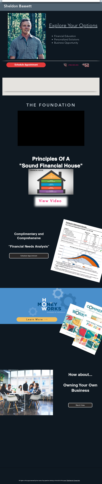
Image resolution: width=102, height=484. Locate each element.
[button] (26, 64)
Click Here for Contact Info (73, 480)
